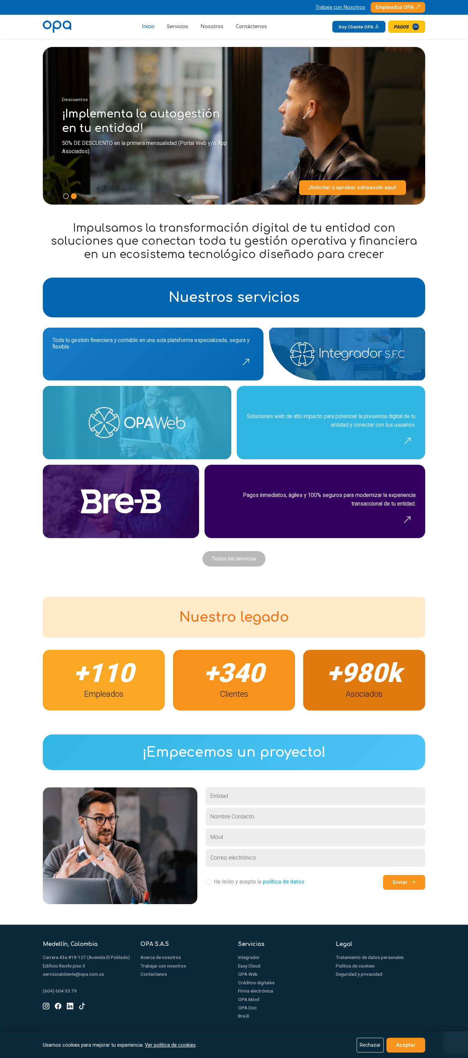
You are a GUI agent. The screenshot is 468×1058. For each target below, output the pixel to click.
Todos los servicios (234, 559)
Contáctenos (251, 26)
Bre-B (243, 1016)
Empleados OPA (395, 7)
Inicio (148, 26)
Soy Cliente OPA (356, 26)
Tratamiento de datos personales (370, 957)
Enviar (400, 882)
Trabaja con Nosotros (340, 7)
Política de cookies (355, 966)
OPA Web (248, 974)
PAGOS (401, 26)
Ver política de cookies (170, 1045)
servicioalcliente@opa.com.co (73, 974)
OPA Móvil (248, 999)
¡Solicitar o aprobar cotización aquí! (352, 187)
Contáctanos (153, 974)
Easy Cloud (249, 966)
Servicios (177, 26)
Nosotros (211, 26)
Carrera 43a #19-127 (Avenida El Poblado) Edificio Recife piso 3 (86, 961)
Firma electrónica (255, 991)
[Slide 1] (66, 196)
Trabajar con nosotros (163, 966)
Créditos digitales (256, 982)
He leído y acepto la (259, 881)
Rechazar (370, 1045)
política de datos (284, 881)
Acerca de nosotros (160, 957)
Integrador (249, 957)
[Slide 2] (74, 196)
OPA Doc (247, 1007)
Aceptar (406, 1045)
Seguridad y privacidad (359, 974)
